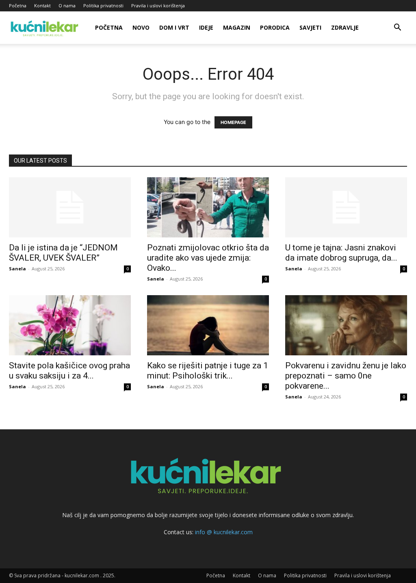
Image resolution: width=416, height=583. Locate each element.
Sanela (17, 268)
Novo (141, 27)
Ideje (206, 27)
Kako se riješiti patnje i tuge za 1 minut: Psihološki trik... (207, 371)
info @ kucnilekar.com (224, 532)
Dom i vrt (174, 27)
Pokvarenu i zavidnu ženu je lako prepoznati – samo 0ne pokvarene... (345, 376)
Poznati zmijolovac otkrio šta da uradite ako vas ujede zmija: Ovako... (208, 258)
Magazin (236, 27)
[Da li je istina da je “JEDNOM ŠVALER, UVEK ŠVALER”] (70, 207)
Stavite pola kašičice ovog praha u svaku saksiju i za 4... (69, 371)
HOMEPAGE (233, 122)
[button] (397, 28)
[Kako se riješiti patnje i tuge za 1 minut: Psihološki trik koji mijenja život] (208, 325)
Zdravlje (345, 27)
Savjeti (310, 27)
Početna (17, 5)
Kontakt (42, 5)
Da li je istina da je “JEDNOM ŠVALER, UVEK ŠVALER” (63, 253)
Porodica (275, 27)
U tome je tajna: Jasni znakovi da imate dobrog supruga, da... (341, 253)
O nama (67, 5)
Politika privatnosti (103, 5)
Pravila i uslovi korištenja (158, 5)
